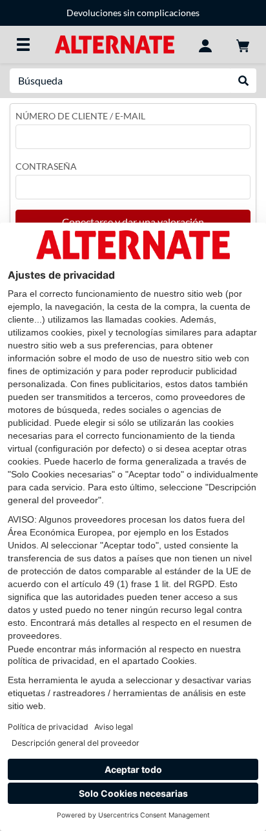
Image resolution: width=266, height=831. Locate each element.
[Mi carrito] (242, 44)
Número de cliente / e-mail (80, 115)
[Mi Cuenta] (205, 44)
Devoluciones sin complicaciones (133, 12)
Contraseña (46, 166)
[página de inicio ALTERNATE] (114, 43)
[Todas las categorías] (23, 44)
